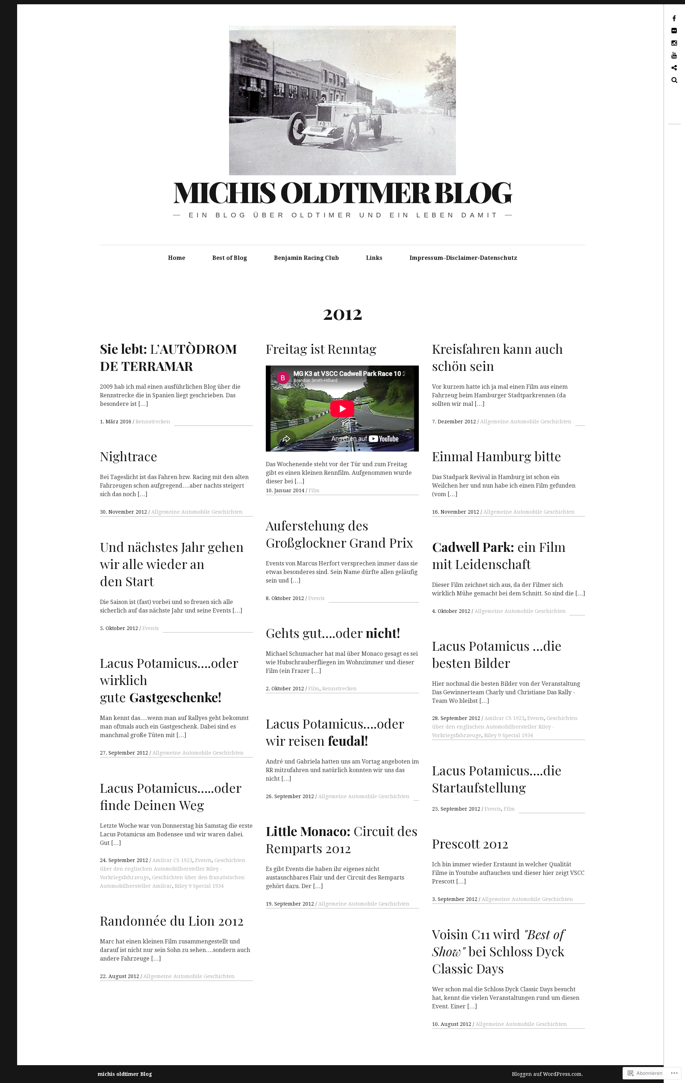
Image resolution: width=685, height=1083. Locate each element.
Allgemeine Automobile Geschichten (526, 421)
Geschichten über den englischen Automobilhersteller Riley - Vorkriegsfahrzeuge (505, 726)
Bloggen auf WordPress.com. (547, 1074)
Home (176, 258)
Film (314, 490)
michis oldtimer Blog (342, 191)
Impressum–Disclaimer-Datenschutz (463, 258)
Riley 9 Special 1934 (508, 735)
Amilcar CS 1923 (504, 718)
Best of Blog (229, 258)
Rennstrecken (153, 421)
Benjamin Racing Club (306, 258)
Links (374, 258)
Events (316, 598)
